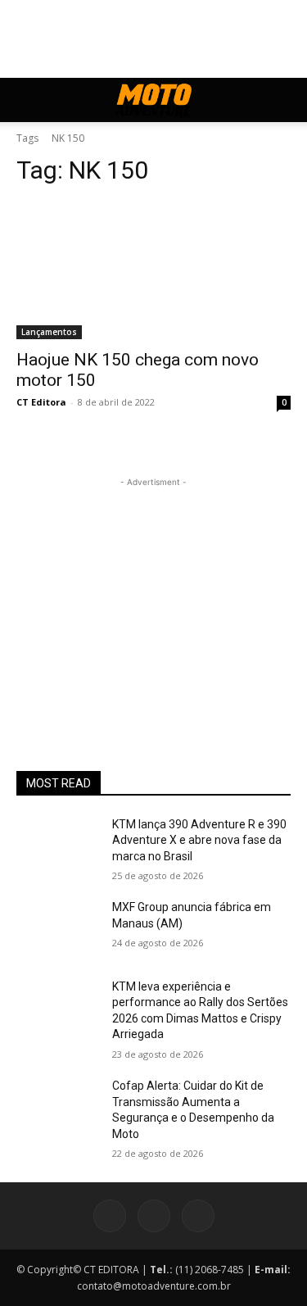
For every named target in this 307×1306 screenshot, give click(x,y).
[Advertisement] (154, 593)
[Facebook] (109, 1215)
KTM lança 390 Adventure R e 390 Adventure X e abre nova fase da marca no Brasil (199, 840)
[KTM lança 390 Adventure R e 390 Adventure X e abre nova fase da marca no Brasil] (57, 845)
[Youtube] (198, 1215)
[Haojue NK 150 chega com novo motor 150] (153, 270)
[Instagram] (154, 1215)
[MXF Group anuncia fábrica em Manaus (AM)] (57, 928)
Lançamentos (49, 332)
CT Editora (41, 402)
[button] (28, 100)
